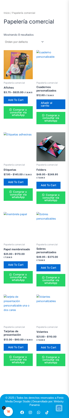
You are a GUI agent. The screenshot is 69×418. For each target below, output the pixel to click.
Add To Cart (15, 100)
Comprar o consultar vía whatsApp (18, 112)
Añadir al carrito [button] (46, 104)
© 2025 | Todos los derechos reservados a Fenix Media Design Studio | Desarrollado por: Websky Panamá (34, 401)
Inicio (7, 12)
